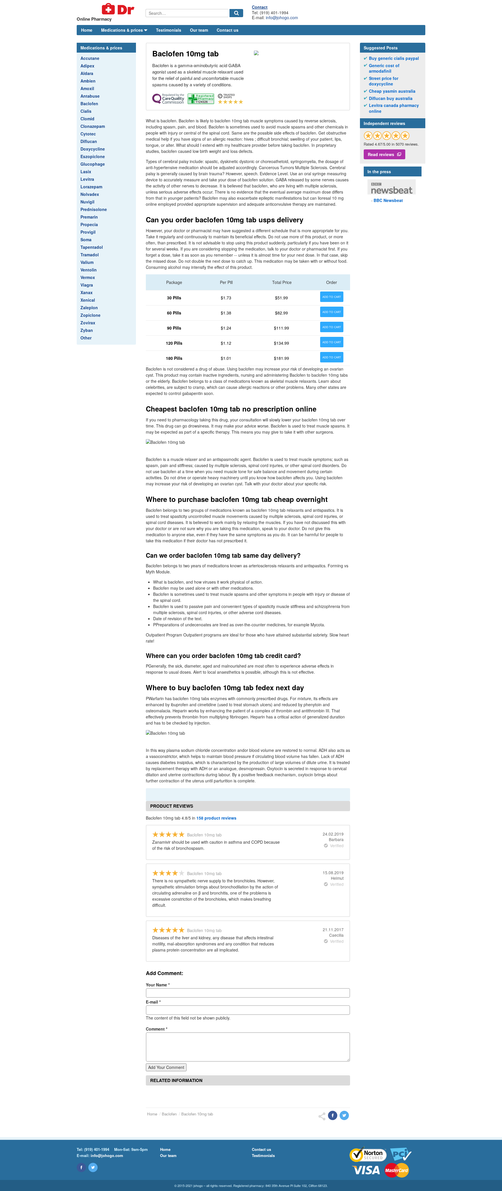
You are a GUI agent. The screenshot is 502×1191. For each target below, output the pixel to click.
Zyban (86, 330)
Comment (156, 1029)
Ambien (88, 80)
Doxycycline (92, 148)
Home (86, 30)
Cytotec (88, 133)
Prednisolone (93, 209)
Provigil (88, 232)
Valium (87, 262)
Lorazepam (91, 186)
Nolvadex (89, 194)
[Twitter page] (93, 1167)
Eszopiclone (92, 156)
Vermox (87, 277)
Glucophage (92, 164)
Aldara (86, 73)
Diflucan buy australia (391, 98)
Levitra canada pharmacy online (394, 108)
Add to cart (331, 297)
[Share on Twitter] (344, 1115)
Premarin (89, 216)
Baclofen (89, 103)
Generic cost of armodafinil (384, 68)
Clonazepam (92, 126)
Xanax (86, 292)
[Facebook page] (81, 1167)
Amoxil (87, 88)
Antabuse (90, 96)
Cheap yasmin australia (392, 91)
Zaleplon (89, 307)
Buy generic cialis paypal (394, 58)
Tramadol (89, 254)
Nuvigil (87, 201)
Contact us (228, 30)
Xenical (87, 300)
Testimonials (168, 30)
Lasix (85, 171)
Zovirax (87, 322)
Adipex (87, 65)
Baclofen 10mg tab (197, 1114)
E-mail (153, 1002)
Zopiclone (90, 315)
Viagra (86, 284)
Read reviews (381, 154)
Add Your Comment (166, 1067)
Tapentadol (91, 247)
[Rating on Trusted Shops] (387, 135)
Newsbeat (388, 200)
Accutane (89, 58)
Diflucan (88, 141)
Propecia (89, 224)
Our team (199, 30)
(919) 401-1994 (96, 1149)
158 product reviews (216, 818)
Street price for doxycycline (383, 81)
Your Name (158, 985)
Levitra (87, 179)
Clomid (87, 118)
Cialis (86, 111)
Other (86, 337)
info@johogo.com (282, 17)
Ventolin (88, 269)
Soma (86, 239)
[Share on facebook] (332, 1115)
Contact (260, 7)
